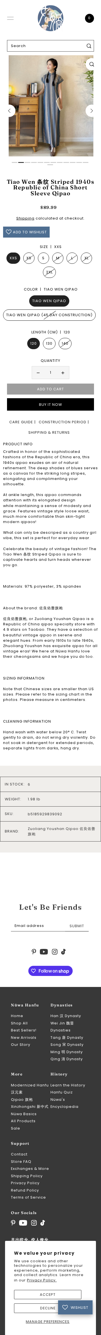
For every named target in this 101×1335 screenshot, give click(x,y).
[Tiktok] (42, 1223)
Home (17, 1015)
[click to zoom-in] (92, 64)
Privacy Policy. (42, 1280)
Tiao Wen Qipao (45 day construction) (49, 315)
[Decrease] (38, 372)
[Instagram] (34, 1223)
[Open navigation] (10, 18)
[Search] (89, 45)
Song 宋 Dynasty (67, 1044)
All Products (23, 1121)
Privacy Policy (25, 1183)
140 (65, 343)
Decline (48, 1308)
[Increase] (63, 372)
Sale (15, 1128)
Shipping (25, 218)
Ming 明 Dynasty (66, 1052)
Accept (48, 1294)
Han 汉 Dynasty (65, 1015)
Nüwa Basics (24, 1114)
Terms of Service (28, 1197)
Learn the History (67, 1085)
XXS (13, 258)
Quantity (50, 360)
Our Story (20, 1044)
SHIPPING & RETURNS (49, 432)
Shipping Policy (27, 1176)
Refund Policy (25, 1190)
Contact (19, 1154)
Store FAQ (21, 1161)
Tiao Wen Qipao (49, 301)
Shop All (19, 1023)
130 (49, 343)
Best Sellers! (23, 1030)
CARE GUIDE (21, 422)
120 (33, 343)
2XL (49, 272)
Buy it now (50, 404)
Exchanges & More (30, 1168)
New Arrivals (23, 1037)
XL (86, 258)
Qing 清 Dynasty (66, 1059)
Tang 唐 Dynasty (66, 1037)
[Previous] (9, 111)
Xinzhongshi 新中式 (30, 1106)
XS (28, 258)
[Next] (92, 111)
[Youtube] (23, 1223)
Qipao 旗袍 (22, 1099)
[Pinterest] (13, 1223)
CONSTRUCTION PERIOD (62, 422)
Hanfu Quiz (61, 1092)
